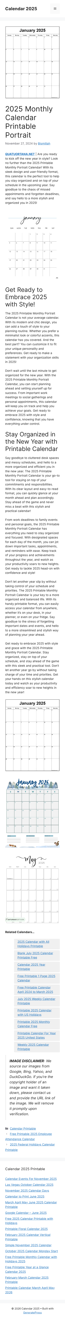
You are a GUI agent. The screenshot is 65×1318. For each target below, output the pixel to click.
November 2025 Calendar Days (27, 1190)
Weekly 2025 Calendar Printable (33, 1047)
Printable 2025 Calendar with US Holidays (34, 1013)
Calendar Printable (23, 1128)
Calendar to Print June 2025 (24, 1196)
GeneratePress (32, 1312)
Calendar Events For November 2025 (31, 1179)
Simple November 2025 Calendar (28, 1245)
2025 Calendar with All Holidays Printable (33, 944)
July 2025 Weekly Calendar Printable (36, 1001)
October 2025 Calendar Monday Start (31, 1251)
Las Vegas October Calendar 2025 (29, 1184)
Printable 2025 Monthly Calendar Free (34, 1024)
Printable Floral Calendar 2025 (26, 1229)
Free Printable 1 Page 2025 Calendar (36, 978)
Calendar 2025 (21, 8)
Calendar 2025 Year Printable (31, 967)
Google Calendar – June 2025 (26, 1213)
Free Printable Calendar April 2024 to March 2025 (35, 990)
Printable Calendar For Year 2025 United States (37, 1035)
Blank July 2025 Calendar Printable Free (35, 955)
